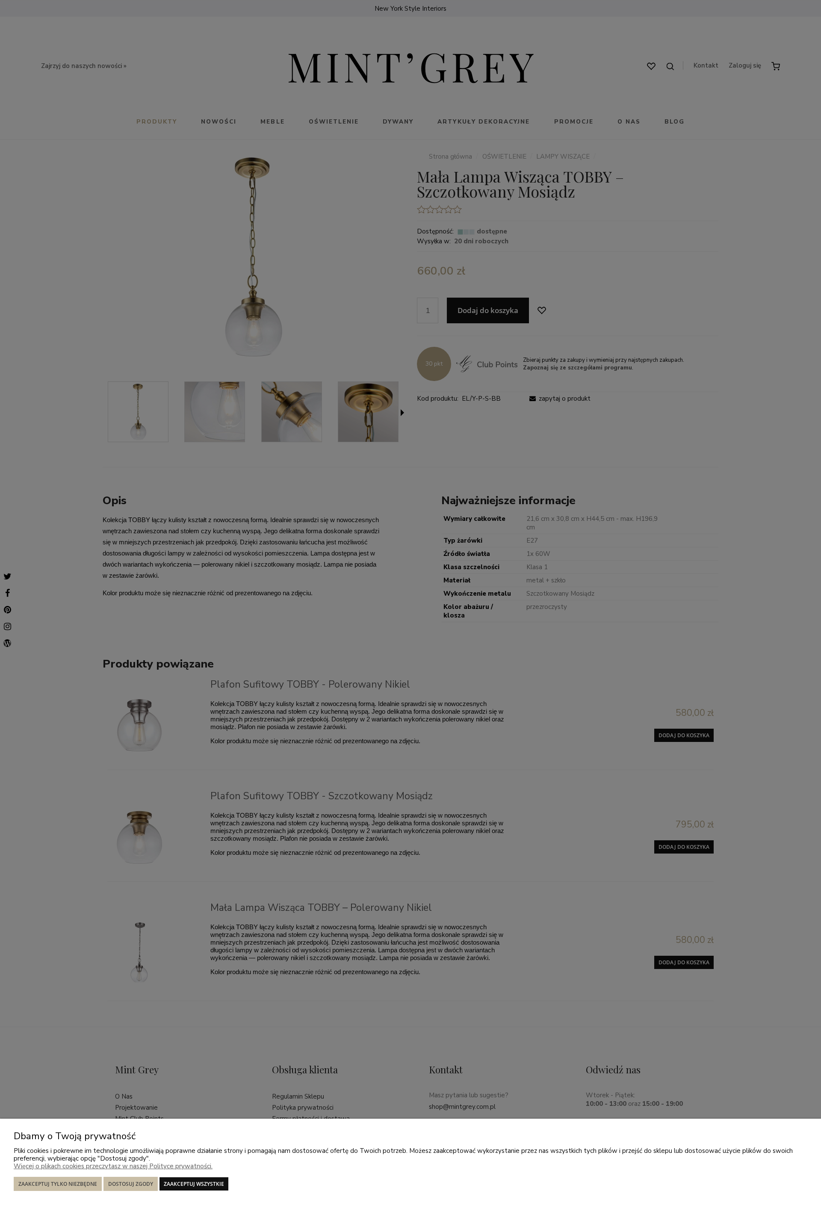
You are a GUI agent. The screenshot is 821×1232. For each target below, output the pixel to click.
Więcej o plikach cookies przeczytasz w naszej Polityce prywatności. (113, 1166)
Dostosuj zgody (130, 1184)
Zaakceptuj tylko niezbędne (57, 1184)
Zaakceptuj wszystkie (194, 1184)
